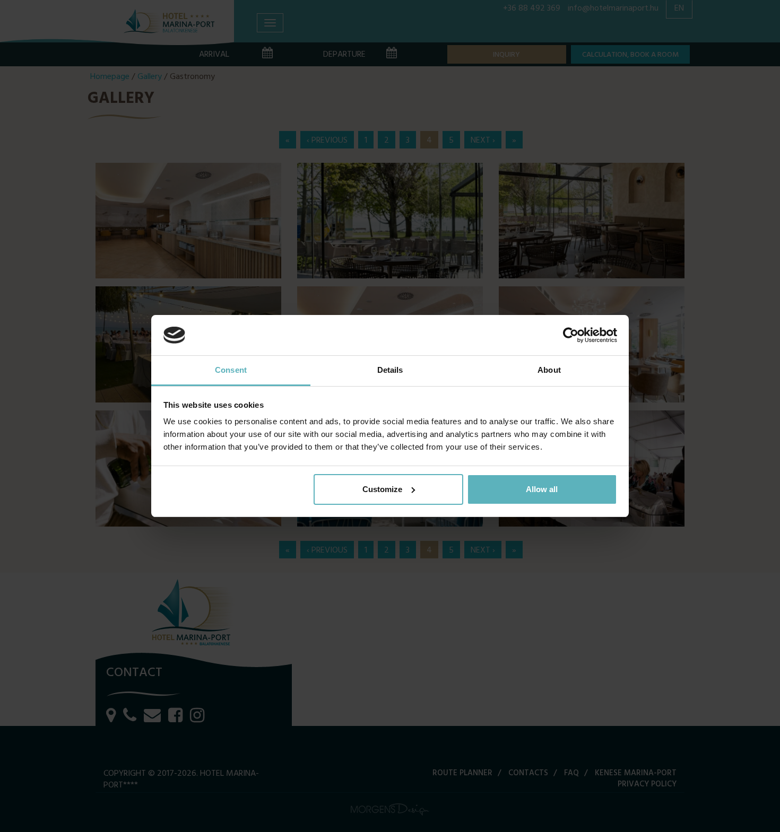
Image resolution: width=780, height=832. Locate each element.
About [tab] (549, 369)
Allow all (542, 489)
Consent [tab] (231, 369)
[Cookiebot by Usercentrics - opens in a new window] (570, 335)
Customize (382, 489)
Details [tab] (390, 369)
